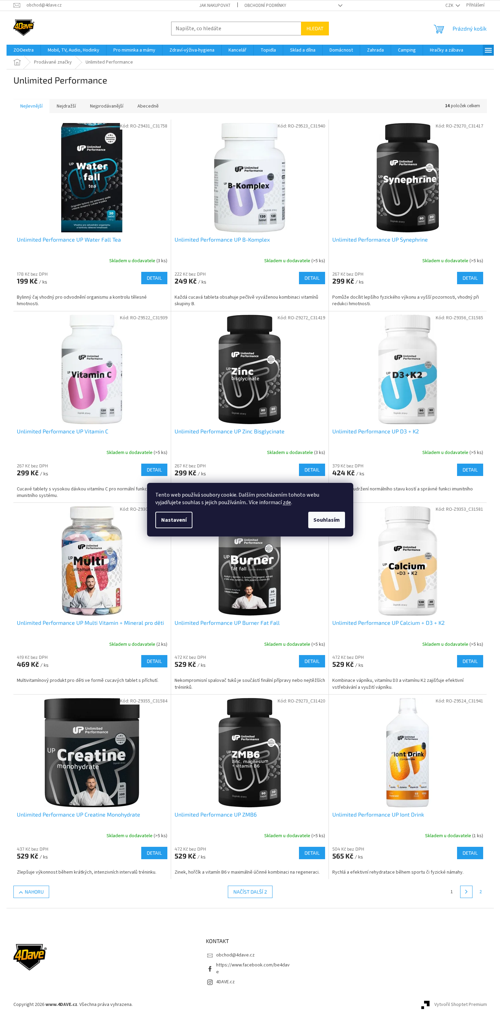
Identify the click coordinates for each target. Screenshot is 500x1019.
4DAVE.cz (225, 981)
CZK (449, 5)
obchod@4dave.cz (235, 955)
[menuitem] (24, 50)
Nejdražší (66, 106)
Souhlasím (326, 520)
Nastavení (174, 520)
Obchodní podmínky (265, 5)
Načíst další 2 (250, 892)
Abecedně (148, 106)
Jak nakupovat (215, 5)
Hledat (315, 28)
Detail (154, 278)
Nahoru (34, 892)
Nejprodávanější (106, 106)
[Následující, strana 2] (466, 892)
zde (287, 502)
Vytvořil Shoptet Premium (460, 1004)
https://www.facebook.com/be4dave (253, 968)
